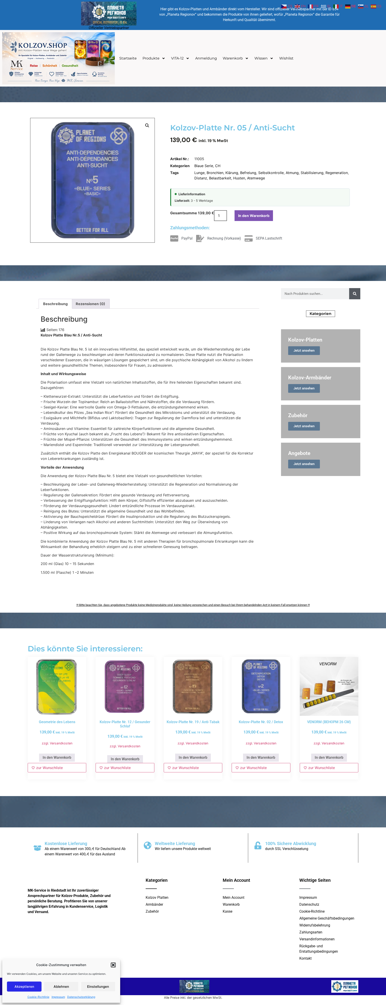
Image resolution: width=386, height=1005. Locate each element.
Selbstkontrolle (271, 172)
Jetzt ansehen (304, 350)
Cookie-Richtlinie (38, 997)
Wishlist (286, 58)
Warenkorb (233, 58)
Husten (239, 178)
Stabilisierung (312, 172)
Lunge (199, 172)
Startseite (128, 58)
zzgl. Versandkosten (57, 743)
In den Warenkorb (253, 215)
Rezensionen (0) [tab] (90, 304)
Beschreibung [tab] (55, 304)
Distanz (200, 178)
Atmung (292, 172)
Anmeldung (206, 58)
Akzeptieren (24, 986)
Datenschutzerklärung (81, 997)
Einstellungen (98, 986)
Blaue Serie (203, 166)
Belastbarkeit (220, 178)
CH (217, 166)
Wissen (261, 58)
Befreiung (248, 172)
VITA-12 (177, 58)
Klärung (231, 172)
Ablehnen (61, 986)
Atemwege (256, 178)
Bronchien (215, 172)
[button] (113, 965)
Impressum (58, 997)
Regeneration (336, 172)
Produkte (151, 58)
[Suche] (354, 293)
